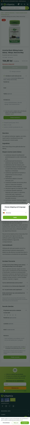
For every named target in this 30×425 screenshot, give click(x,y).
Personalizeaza (6, 422)
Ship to (4, 210)
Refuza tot (16, 422)
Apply (15, 217)
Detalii (21, 420)
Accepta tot (24, 422)
